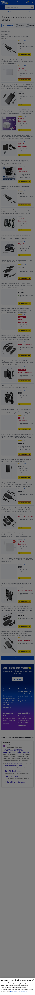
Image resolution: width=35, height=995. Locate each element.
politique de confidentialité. (18, 991)
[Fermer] (33, 980)
